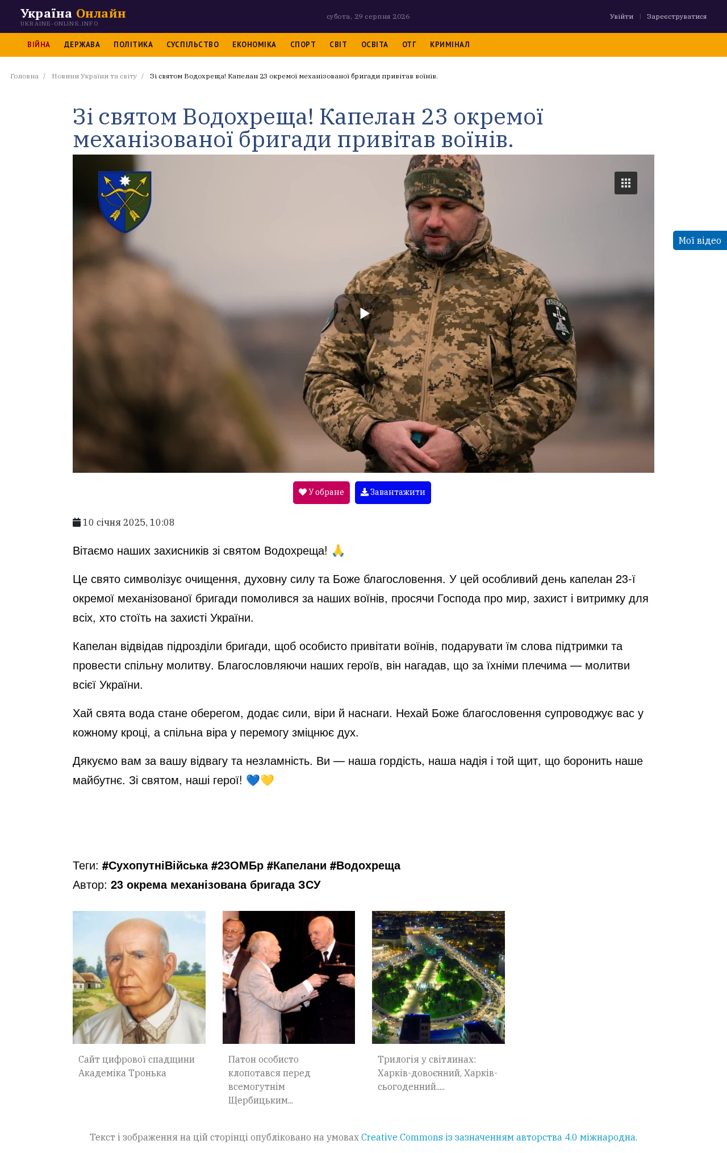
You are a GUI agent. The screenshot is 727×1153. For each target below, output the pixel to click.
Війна (39, 44)
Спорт (303, 44)
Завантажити (397, 492)
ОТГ (409, 44)
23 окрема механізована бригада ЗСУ (215, 884)
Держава (82, 44)
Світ (338, 44)
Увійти (621, 16)
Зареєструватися (677, 16)
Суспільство (192, 44)
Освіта (374, 44)
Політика (133, 44)
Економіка (254, 44)
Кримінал (450, 44)
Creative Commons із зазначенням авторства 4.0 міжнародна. (499, 1137)
